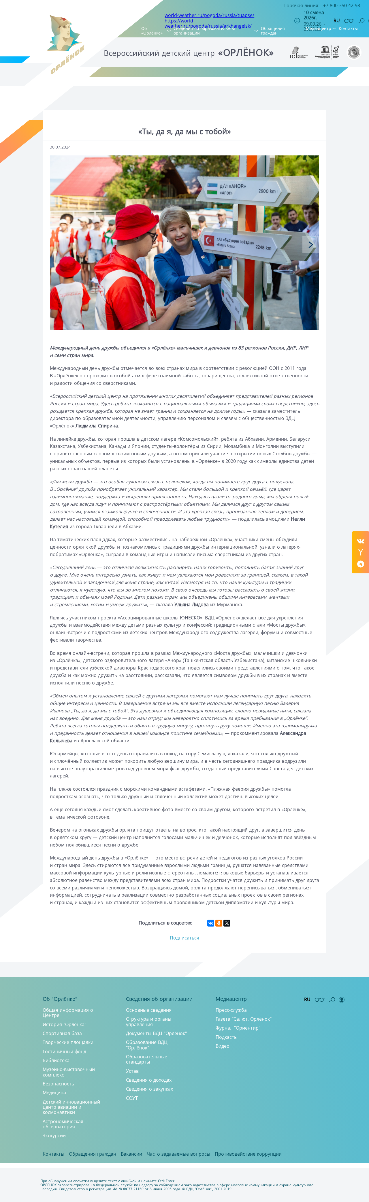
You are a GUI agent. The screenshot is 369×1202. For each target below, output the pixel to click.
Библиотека (56, 1060)
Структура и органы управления (148, 1021)
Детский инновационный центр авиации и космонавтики (71, 1107)
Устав (132, 1071)
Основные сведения (149, 1010)
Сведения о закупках (149, 1089)
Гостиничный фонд (64, 1051)
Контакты (348, 28)
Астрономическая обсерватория (63, 1124)
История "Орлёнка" (64, 1024)
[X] (226, 923)
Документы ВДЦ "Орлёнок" (156, 1033)
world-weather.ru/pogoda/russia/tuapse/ (209, 15)
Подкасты (227, 1037)
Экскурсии (54, 1135)
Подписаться (184, 937)
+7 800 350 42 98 (341, 5)
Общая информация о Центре (68, 1012)
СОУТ (132, 1098)
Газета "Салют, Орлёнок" (244, 1019)
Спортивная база (62, 1033)
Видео (222, 1046)
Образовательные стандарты (146, 1059)
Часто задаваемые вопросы (178, 1154)
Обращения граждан (273, 31)
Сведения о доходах (149, 1080)
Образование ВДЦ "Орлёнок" (146, 1045)
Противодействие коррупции (248, 1154)
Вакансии (131, 1154)
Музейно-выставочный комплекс (69, 1072)
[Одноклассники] (218, 923)
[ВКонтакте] (210, 923)
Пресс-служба (231, 1010)
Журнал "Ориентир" (238, 1028)
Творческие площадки (68, 1042)
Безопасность (58, 1084)
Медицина (54, 1092)
